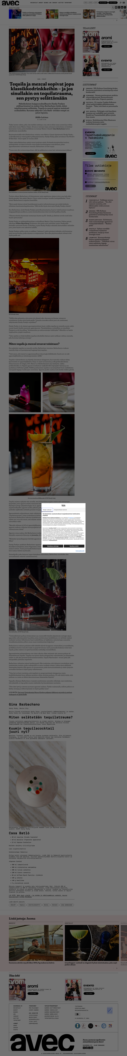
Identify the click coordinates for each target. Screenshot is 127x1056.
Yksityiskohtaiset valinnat (60, 509)
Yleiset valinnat (47, 509)
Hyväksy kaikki (74, 546)
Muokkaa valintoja (53, 546)
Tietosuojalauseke (80, 550)
